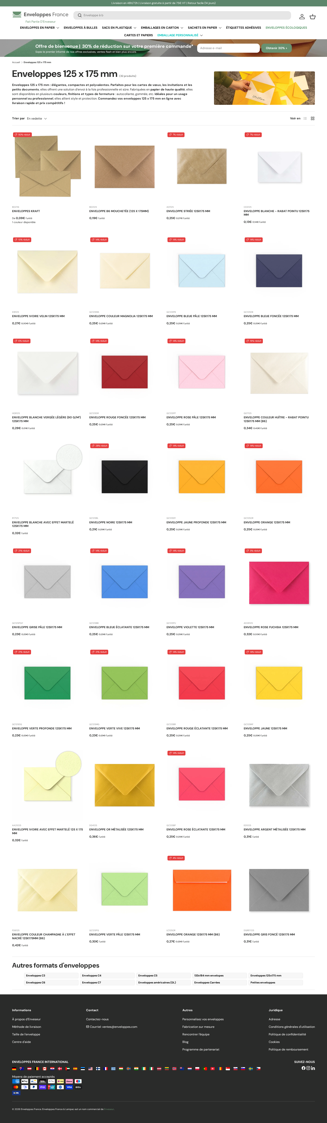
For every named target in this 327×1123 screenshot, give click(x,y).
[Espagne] (75, 1068)
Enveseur (109, 1109)
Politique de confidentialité (287, 1034)
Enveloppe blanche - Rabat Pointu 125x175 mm (276, 213)
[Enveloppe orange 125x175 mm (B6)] (202, 890)
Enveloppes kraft (26, 211)
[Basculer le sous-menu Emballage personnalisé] (201, 35)
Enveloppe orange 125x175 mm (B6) (193, 934)
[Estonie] (83, 1068)
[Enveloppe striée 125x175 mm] (202, 166)
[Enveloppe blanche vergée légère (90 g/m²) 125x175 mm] (47, 373)
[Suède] (251, 1068)
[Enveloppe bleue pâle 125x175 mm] (202, 271)
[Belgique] (37, 1068)
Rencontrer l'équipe (195, 1034)
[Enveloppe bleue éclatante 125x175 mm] (124, 583)
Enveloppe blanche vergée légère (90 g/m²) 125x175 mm (46, 419)
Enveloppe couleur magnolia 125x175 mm (121, 316)
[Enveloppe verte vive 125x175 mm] (124, 684)
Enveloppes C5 (147, 975)
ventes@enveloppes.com (119, 1027)
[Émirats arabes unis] (67, 1068)
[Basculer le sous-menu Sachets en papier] (220, 27)
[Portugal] (205, 1068)
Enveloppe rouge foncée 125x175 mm (117, 417)
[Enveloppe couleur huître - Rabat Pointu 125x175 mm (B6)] (279, 373)
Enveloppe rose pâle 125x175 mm (191, 417)
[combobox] (182, 15)
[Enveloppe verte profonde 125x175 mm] (47, 684)
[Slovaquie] (235, 1068)
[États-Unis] (90, 1068)
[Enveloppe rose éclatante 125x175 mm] (202, 785)
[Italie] (151, 1068)
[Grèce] (113, 1068)
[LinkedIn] (313, 1068)
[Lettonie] (159, 1068)
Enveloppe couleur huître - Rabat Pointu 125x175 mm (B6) (276, 419)
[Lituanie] (167, 1068)
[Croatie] (52, 1068)
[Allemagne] (14, 1068)
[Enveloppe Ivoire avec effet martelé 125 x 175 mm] (47, 785)
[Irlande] (144, 1068)
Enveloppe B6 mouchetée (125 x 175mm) (119, 211)
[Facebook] (303, 1068)
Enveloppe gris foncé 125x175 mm (269, 934)
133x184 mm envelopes (208, 975)
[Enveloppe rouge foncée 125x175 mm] (124, 373)
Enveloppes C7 (91, 982)
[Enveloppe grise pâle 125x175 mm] (47, 583)
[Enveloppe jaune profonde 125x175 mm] (202, 478)
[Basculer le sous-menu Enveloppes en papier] (57, 27)
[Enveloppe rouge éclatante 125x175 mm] (202, 684)
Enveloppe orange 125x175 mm (267, 522)
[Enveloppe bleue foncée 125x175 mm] (279, 271)
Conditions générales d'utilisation (292, 1027)
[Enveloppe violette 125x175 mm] (202, 583)
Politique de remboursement (288, 1049)
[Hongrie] (121, 1068)
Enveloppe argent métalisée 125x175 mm (274, 829)
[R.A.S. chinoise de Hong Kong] (213, 1068)
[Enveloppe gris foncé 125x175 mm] (279, 890)
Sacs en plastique (117, 28)
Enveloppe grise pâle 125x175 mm (37, 627)
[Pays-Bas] (190, 1068)
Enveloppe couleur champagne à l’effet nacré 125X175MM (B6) (43, 936)
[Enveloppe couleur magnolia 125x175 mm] (124, 271)
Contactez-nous (97, 1019)
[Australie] (22, 1068)
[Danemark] (60, 1068)
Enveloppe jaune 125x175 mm (265, 728)
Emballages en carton (160, 28)
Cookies (274, 1042)
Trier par (18, 118)
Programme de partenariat (200, 1049)
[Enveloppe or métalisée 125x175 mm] (124, 785)
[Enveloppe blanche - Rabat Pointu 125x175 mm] (279, 166)
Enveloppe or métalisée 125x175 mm (116, 829)
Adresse (274, 1019)
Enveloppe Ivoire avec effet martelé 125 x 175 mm (47, 831)
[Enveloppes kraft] (47, 166)
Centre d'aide (21, 1042)
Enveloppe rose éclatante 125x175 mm (196, 829)
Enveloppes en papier (37, 28)
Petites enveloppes (263, 982)
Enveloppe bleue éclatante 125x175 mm (119, 627)
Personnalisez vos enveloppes (203, 1019)
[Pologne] (197, 1068)
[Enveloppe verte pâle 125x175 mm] (124, 890)
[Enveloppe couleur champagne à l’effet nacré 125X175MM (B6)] (47, 890)
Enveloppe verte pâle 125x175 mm (114, 934)
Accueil (16, 62)
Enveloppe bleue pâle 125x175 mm (192, 316)
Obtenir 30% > (276, 48)
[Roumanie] (220, 1068)
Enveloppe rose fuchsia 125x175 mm (271, 627)
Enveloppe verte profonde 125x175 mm (42, 728)
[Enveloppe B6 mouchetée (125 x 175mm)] (124, 166)
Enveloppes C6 (35, 982)
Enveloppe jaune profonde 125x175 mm (196, 522)
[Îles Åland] (129, 1068)
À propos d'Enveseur (26, 1019)
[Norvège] (174, 1068)
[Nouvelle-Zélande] (182, 1068)
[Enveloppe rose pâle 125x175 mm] (202, 373)
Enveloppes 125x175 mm (266, 975)
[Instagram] (308, 1068)
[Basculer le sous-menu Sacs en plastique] (135, 27)
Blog (185, 1042)
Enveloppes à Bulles (80, 28)
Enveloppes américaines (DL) (157, 982)
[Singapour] (228, 1068)
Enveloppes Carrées (207, 982)
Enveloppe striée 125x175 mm (188, 211)
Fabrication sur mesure (198, 1027)
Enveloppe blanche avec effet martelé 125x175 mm (43, 524)
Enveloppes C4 (91, 975)
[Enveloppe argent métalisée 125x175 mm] (279, 785)
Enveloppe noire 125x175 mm (110, 522)
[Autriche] (29, 1068)
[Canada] (45, 1068)
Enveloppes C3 (35, 975)
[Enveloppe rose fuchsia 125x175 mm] (279, 583)
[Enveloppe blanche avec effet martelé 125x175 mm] (47, 478)
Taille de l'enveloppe (26, 1034)
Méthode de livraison (26, 1027)
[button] (312, 16)
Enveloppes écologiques (286, 28)
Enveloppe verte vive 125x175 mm (114, 728)
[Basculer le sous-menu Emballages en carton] (182, 27)
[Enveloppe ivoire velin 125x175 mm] (47, 271)
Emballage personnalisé (177, 35)
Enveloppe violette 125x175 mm (190, 627)
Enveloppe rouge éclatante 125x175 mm (197, 728)
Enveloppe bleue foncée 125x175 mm (271, 316)
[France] (106, 1068)
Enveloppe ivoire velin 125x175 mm (38, 316)
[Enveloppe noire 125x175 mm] (124, 478)
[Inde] (136, 1068)
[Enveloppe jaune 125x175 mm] (279, 684)
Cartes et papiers (138, 35)
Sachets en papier (202, 28)
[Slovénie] (243, 1068)
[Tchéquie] (258, 1068)
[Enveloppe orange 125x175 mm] (279, 478)
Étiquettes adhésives (243, 28)
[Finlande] (98, 1068)
